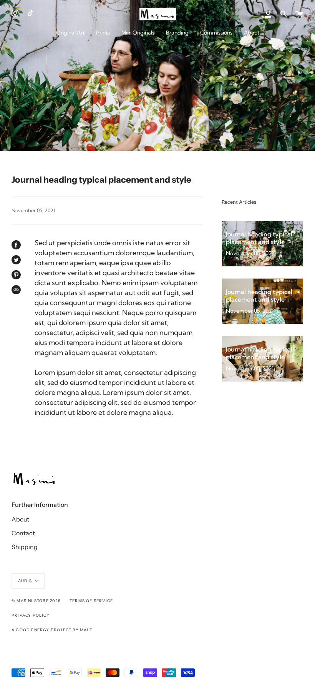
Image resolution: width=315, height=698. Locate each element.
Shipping (25, 547)
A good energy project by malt (52, 629)
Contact (23, 533)
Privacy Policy (31, 615)
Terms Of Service (91, 600)
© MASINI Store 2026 (36, 600)
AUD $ (25, 580)
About (20, 519)
